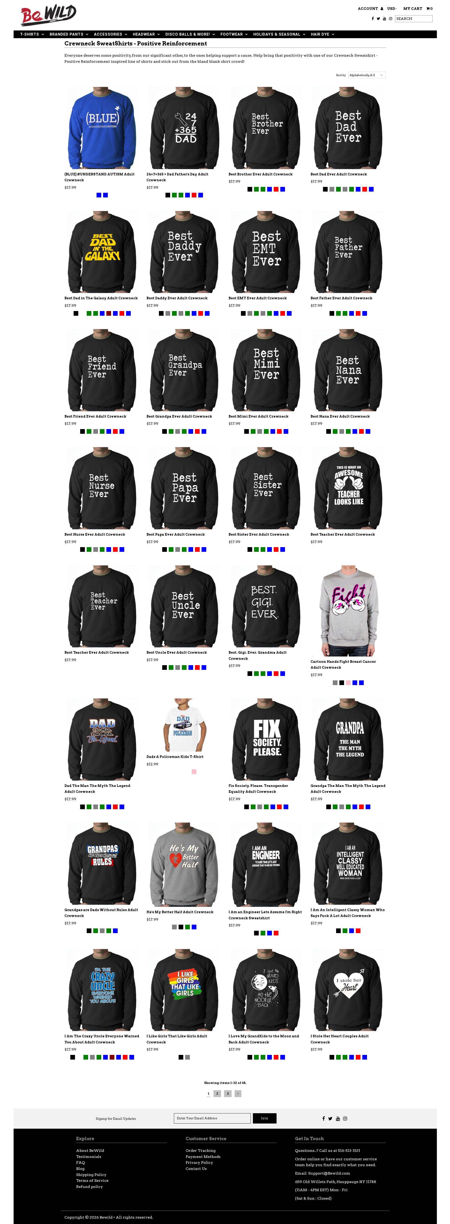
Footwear (232, 34)
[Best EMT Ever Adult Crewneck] (266, 252)
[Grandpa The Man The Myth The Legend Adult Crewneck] (348, 739)
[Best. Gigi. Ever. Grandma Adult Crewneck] (266, 606)
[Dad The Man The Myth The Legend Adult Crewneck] (102, 739)
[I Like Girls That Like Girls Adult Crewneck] (184, 990)
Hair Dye (320, 34)
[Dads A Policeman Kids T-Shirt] (184, 725)
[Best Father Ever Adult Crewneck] (348, 252)
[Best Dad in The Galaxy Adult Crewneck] (102, 252)
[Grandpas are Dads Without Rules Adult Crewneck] (102, 864)
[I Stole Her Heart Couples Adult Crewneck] (348, 990)
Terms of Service (92, 1180)
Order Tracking (201, 1150)
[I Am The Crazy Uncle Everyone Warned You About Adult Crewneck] (102, 990)
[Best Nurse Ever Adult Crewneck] (102, 488)
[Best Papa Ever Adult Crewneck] (184, 488)
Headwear (144, 34)
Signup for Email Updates (116, 1118)
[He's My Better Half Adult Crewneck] (184, 865)
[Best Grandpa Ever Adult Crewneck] (184, 370)
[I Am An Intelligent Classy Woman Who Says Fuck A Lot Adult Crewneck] (348, 864)
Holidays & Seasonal (276, 34)
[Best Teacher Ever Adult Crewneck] (348, 488)
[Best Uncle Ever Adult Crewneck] (184, 606)
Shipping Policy (91, 1174)
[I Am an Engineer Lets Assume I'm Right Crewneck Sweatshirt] (266, 865)
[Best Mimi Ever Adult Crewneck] (266, 370)
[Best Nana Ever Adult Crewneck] (348, 370)
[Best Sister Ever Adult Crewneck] (266, 488)
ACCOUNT (368, 9)
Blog (80, 1168)
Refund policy (89, 1186)
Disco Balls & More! (187, 34)
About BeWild (90, 1150)
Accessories (108, 34)
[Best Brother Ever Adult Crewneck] (266, 128)
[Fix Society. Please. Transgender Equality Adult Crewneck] (266, 739)
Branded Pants (66, 34)
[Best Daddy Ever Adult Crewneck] (184, 252)
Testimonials (88, 1156)
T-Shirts (29, 34)
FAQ (80, 1162)
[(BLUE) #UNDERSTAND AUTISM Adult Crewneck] (102, 128)
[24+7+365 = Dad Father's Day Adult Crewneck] (184, 128)
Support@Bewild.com (329, 1173)
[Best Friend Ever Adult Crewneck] (102, 370)
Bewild (106, 1217)
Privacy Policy (199, 1162)
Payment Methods (203, 1156)
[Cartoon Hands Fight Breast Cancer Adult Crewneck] (348, 611)
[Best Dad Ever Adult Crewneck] (348, 128)
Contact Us (196, 1168)
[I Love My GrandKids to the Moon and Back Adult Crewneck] (266, 990)
